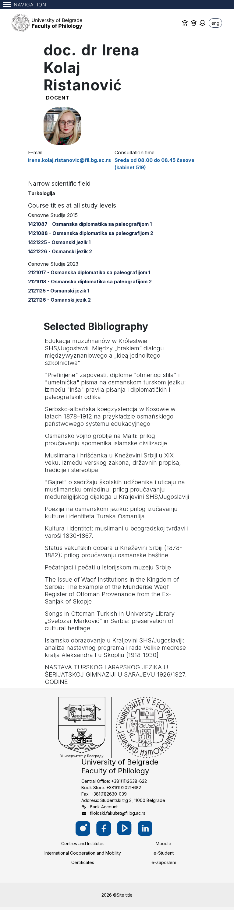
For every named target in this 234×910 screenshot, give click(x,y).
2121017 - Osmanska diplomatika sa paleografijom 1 (89, 272)
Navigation (30, 5)
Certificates (82, 862)
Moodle (163, 843)
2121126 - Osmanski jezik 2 (59, 300)
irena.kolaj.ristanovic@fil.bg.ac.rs (69, 160)
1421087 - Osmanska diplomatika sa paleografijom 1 (90, 224)
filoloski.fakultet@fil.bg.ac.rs (117, 813)
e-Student (164, 853)
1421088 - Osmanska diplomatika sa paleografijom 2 (90, 233)
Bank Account (104, 806)
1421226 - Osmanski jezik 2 (60, 251)
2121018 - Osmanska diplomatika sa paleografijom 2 (90, 281)
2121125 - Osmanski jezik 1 (58, 291)
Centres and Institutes (83, 843)
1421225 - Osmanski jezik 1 (59, 242)
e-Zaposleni (163, 862)
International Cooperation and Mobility (82, 853)
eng (215, 23)
